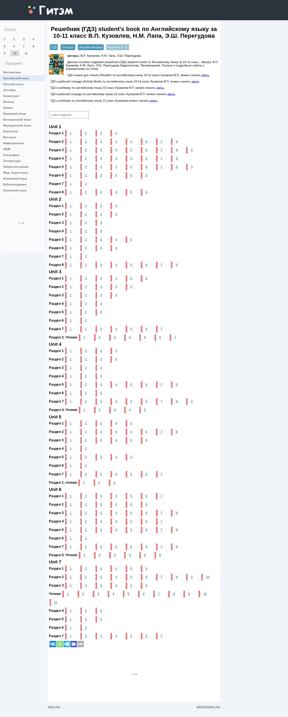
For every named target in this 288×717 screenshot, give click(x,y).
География (11, 155)
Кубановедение (14, 184)
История (9, 137)
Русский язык (13, 84)
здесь (205, 75)
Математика (12, 72)
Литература (12, 160)
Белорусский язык (17, 119)
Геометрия (11, 96)
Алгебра (9, 90)
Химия (8, 107)
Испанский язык (15, 178)
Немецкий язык (14, 113)
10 (15, 53)
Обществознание (16, 166)
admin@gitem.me (208, 706)
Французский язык (17, 125)
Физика (8, 101)
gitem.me (39, 7)
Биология (10, 131)
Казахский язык (15, 190)
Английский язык (16, 78)
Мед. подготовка (15, 172)
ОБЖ (6, 149)
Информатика (13, 143)
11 (26, 53)
